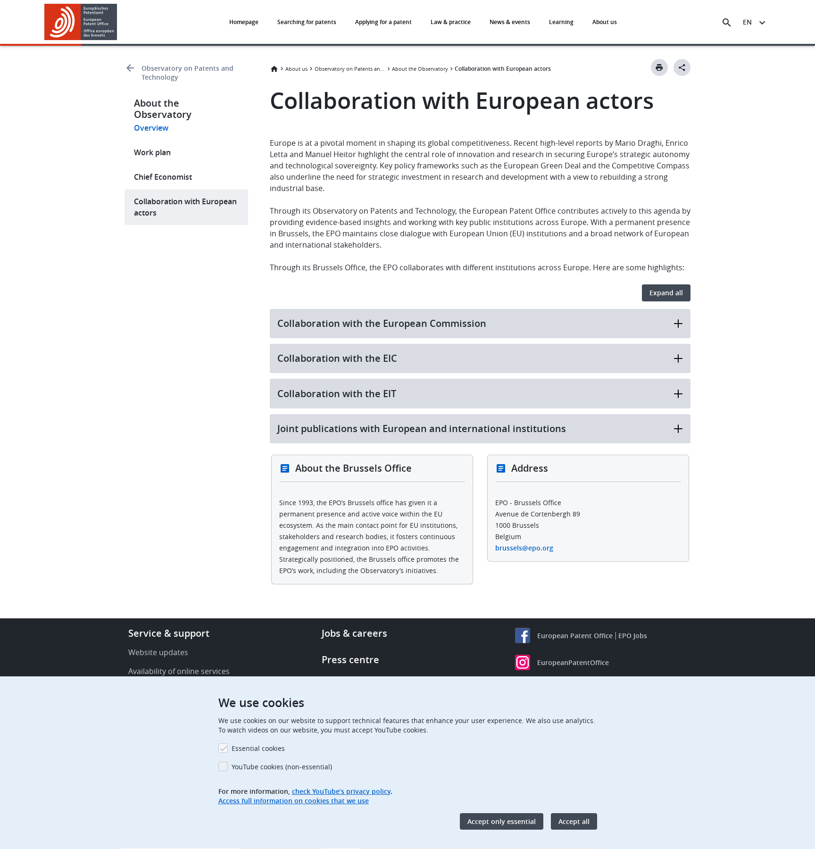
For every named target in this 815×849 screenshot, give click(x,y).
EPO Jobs (632, 635)
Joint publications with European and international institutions (421, 428)
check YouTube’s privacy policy (341, 791)
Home (274, 69)
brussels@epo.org (524, 547)
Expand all (666, 292)
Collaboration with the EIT (336, 393)
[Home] (80, 22)
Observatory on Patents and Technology (187, 73)
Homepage (243, 22)
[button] (118, 22)
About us (604, 22)
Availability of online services (179, 671)
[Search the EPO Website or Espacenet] (726, 22)
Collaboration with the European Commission (381, 323)
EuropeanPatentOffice (573, 662)
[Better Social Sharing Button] (682, 67)
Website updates (158, 652)
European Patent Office (575, 635)
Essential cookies (258, 748)
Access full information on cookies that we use (293, 800)
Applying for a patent (383, 22)
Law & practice (451, 22)
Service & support (168, 633)
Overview (151, 128)
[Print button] (659, 67)
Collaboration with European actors (185, 207)
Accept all (574, 821)
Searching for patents (306, 22)
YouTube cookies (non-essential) (282, 766)
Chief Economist (163, 177)
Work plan (152, 152)
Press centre (350, 659)
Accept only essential (501, 821)
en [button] (747, 21)
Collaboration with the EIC (337, 358)
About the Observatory (420, 68)
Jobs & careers (354, 633)
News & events (510, 22)
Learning (561, 22)
